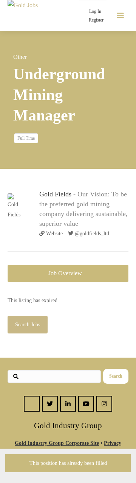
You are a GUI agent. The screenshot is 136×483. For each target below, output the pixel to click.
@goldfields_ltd (91, 233)
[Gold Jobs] (30, 15)
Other (20, 57)
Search (115, 376)
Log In (94, 11)
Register (96, 20)
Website (54, 233)
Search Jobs (27, 324)
